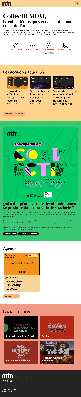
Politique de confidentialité (9, 389)
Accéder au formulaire (28, 233)
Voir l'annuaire (10, 233)
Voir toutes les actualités (14, 113)
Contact (4, 384)
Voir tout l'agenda (11, 296)
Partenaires (5, 387)
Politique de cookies (7, 391)
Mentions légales (6, 394)
